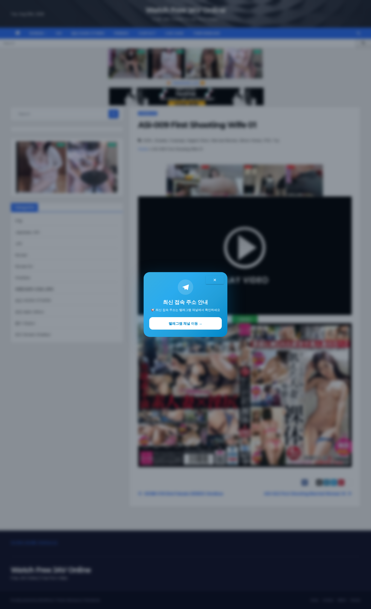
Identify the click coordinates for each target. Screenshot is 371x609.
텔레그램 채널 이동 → (185, 323)
